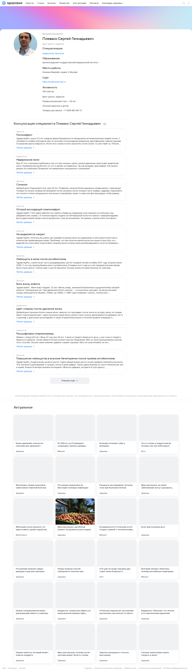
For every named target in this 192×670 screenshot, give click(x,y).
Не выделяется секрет (30, 234)
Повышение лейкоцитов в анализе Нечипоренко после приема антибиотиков (65, 358)
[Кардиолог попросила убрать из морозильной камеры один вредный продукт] (75, 601)
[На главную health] (14, 3)
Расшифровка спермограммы (35, 333)
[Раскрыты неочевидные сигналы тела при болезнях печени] (116, 476)
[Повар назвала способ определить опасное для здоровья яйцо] (75, 560)
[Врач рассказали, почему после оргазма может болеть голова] (75, 643)
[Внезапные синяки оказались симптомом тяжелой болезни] (33, 476)
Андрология (48, 53)
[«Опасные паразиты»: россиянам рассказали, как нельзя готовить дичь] (116, 601)
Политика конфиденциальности (175, 668)
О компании (12, 668)
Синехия (21, 184)
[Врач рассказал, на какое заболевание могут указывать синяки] (158, 476)
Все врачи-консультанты (52, 34)
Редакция (88, 668)
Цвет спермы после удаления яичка (39, 308)
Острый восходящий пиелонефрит (38, 209)
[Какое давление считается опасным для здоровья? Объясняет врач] (33, 434)
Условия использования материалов (108, 668)
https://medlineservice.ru (54, 82)
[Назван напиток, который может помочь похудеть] (33, 643)
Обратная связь (130, 668)
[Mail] (4, 3)
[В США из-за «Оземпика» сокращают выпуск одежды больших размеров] (75, 434)
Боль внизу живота (28, 284)
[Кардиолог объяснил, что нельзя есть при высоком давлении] (158, 601)
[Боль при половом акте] (158, 518)
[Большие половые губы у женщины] (116, 434)
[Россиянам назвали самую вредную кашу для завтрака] (33, 560)
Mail (4, 668)
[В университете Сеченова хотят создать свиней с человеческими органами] (116, 518)
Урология (59, 53)
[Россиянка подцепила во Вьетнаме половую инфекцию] (75, 476)
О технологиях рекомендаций (149, 668)
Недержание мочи (27, 159)
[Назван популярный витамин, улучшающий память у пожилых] (33, 601)
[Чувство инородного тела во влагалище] (116, 643)
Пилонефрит (24, 135)
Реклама (22, 668)
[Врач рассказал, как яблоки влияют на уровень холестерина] (75, 518)
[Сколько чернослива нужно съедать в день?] (158, 643)
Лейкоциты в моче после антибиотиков (41, 259)
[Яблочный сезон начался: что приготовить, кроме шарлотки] (33, 518)
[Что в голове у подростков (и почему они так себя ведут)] (158, 434)
